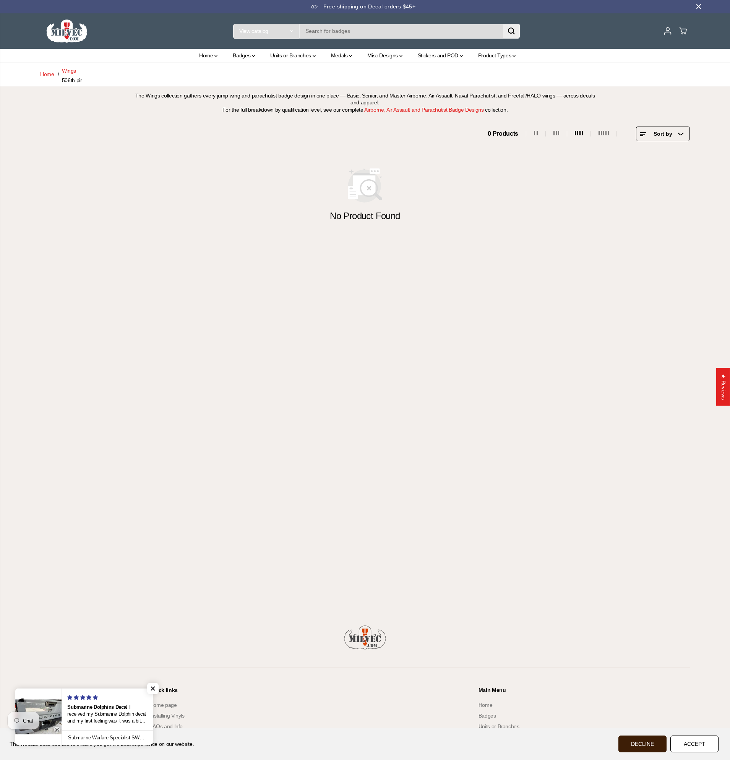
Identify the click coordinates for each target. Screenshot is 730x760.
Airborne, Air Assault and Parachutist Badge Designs (423, 110)
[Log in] (668, 31)
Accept (694, 744)
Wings (69, 71)
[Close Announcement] (698, 6)
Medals (340, 55)
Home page (163, 705)
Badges (242, 55)
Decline (642, 744)
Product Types (495, 55)
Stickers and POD (439, 55)
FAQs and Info (166, 726)
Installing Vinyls (167, 716)
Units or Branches (291, 55)
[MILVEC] (67, 31)
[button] (153, 688)
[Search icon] (511, 31)
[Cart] (683, 31)
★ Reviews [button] (723, 386)
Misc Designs (383, 55)
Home (206, 55)
